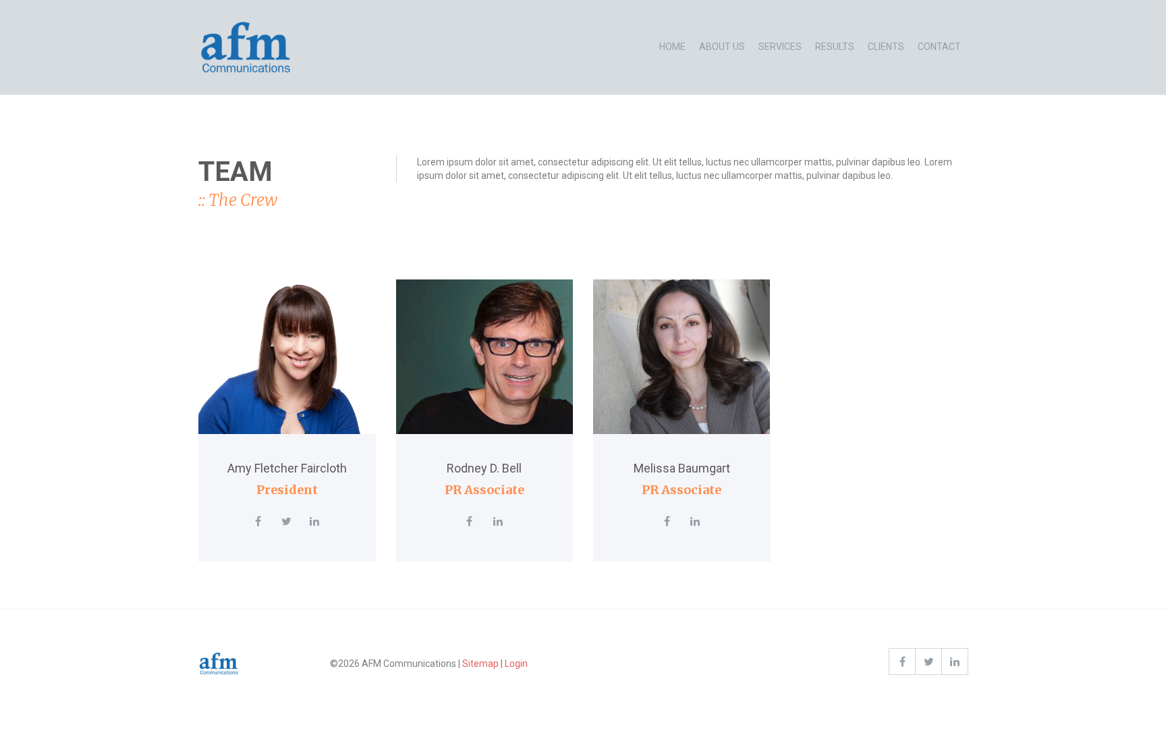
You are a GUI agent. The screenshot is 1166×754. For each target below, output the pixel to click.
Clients (886, 46)
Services (780, 46)
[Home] (245, 47)
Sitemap (480, 663)
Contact (939, 46)
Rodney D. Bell (484, 468)
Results (834, 46)
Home (672, 46)
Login (516, 663)
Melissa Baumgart (682, 468)
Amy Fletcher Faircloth (287, 468)
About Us (722, 46)
